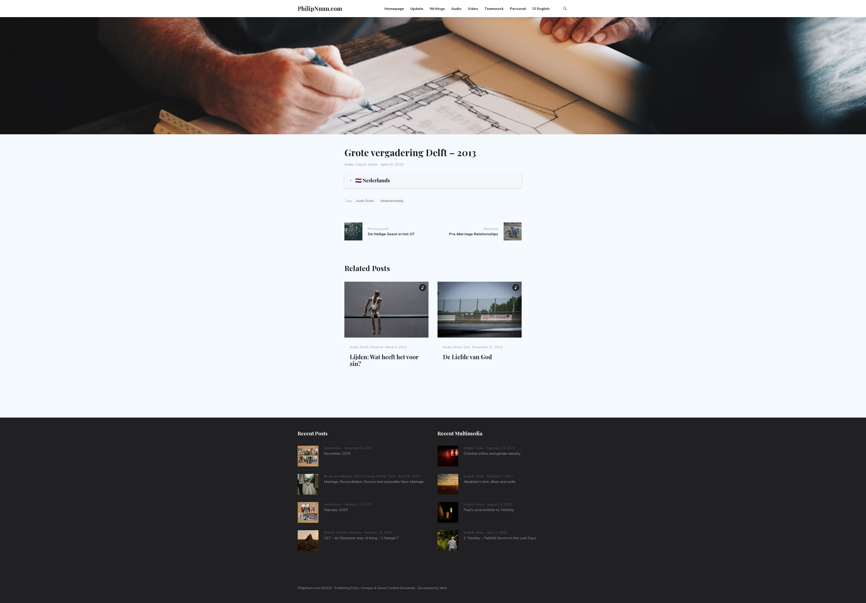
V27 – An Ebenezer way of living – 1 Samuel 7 (361, 538)
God (466, 347)
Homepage (394, 8)
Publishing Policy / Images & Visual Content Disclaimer (375, 588)
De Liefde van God (467, 357)
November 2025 (337, 453)
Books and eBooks (338, 476)
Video (473, 8)
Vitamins (355, 532)
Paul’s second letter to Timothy (489, 509)
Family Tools (386, 476)
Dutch (373, 164)
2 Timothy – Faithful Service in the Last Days (500, 538)
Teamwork (494, 8)
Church (360, 164)
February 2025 (336, 509)
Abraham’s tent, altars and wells (490, 481)
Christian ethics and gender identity (492, 453)
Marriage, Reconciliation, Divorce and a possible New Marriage (374, 481)
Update (416, 8)
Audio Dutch (365, 201)
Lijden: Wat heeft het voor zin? (384, 360)
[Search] (564, 8)
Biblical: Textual (335, 532)
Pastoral (376, 347)
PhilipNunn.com (320, 8)
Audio (456, 8)
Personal (518, 8)
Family (370, 476)
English (469, 448)
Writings (437, 8)
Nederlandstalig (392, 201)
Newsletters (332, 448)
